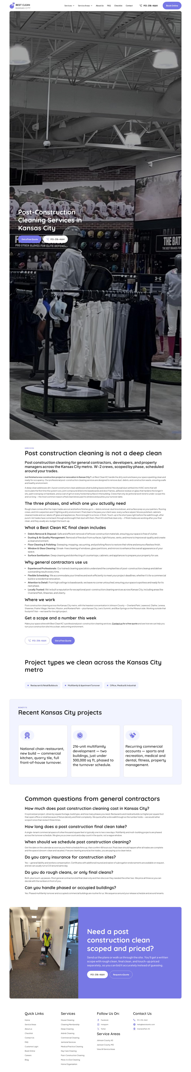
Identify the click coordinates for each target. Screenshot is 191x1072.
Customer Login (31, 1046)
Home (27, 1020)
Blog (27, 1060)
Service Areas (30, 1024)
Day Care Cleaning (69, 1051)
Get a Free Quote (30, 239)
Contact (129, 5)
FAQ (109, 5)
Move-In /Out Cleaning (70, 1060)
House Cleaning (67, 1020)
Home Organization (69, 1064)
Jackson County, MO (105, 1045)
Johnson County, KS (105, 1040)
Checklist (118, 5)
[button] (69, 5)
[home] (20, 5)
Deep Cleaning (67, 1029)
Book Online (172, 5)
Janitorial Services (68, 1042)
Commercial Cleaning (70, 1038)
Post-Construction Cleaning (72, 1055)
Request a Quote (121, 974)
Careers (28, 1055)
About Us (100, 5)
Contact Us (29, 1038)
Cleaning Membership (70, 1024)
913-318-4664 (97, 974)
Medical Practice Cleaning (72, 1046)
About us (28, 1029)
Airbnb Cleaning (67, 1033)
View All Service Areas (106, 1049)
